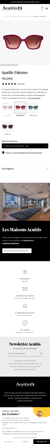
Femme (28, 16)
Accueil (5, 16)
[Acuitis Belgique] (9, 8)
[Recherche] (47, 9)
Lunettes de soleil (17, 16)
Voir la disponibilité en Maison (23, 153)
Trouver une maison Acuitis (16, 251)
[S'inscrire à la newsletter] (41, 353)
